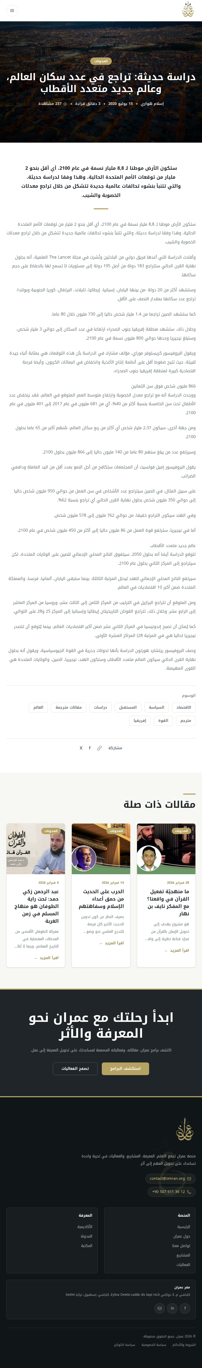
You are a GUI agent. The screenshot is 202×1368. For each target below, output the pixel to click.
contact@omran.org (167, 1178)
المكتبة (86, 1245)
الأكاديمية (84, 1226)
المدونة (86, 1236)
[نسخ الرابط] (99, 748)
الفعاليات (183, 1264)
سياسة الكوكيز (124, 1345)
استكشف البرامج (125, 1068)
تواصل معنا (181, 1245)
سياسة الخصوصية (154, 1345)
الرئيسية (183, 1226)
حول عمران (181, 1236)
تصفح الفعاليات (75, 1068)
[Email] (159, 1308)
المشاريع (183, 1255)
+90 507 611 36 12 (168, 1191)
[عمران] (188, 11)
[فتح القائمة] (12, 10)
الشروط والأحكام (184, 1345)
